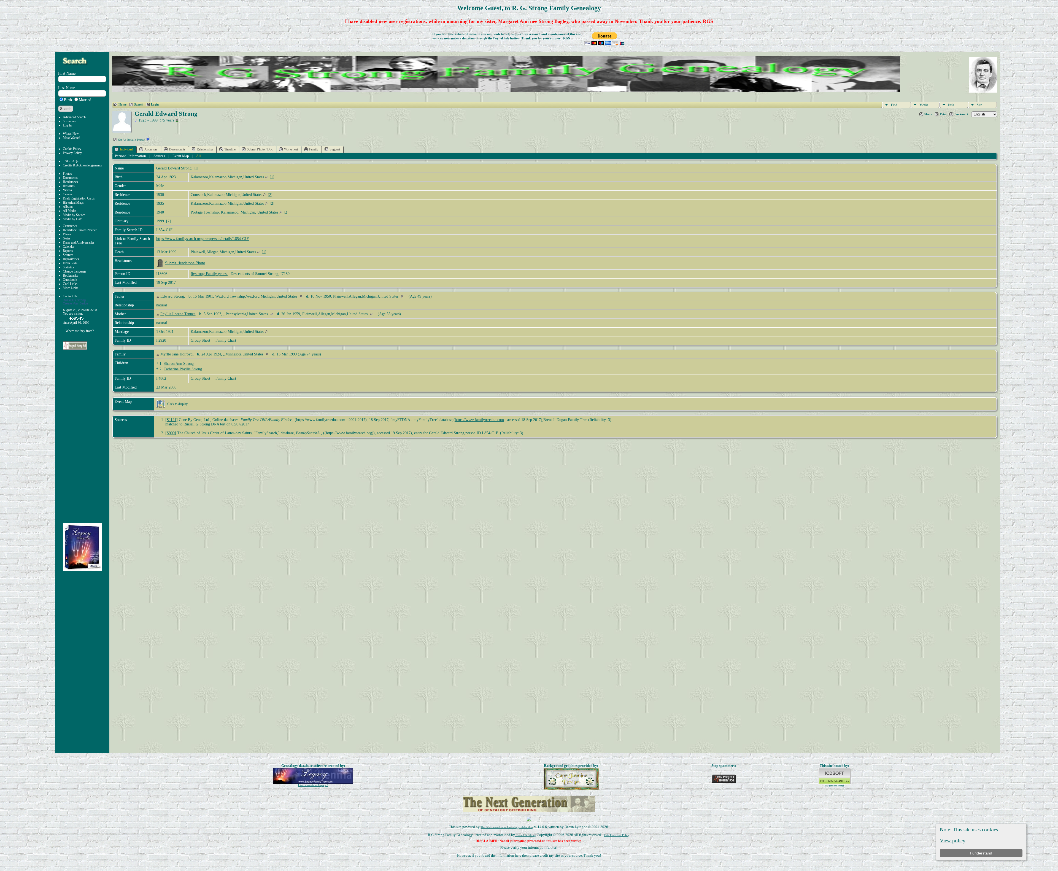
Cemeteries (70, 226)
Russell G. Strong (525, 835)
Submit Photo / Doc (260, 149)
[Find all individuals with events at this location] (266, 177)
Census (67, 194)
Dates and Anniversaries (79, 242)
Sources (68, 255)
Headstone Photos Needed (80, 230)
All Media (69, 211)
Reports (68, 251)
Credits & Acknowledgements (82, 165)
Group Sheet (200, 340)
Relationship (205, 149)
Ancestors (151, 149)
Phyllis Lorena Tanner (177, 314)
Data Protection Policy (616, 835)
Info (951, 105)
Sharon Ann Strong (179, 364)
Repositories (71, 259)
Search (138, 104)
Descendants (177, 149)
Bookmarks (70, 275)
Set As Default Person (131, 139)
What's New (71, 134)
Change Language (74, 271)
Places (67, 234)
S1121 (171, 420)
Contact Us (70, 296)
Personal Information (130, 156)
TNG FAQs (71, 161)
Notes (67, 238)
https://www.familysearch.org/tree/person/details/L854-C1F (202, 239)
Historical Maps (73, 202)
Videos (67, 190)
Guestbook (70, 280)
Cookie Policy (72, 149)
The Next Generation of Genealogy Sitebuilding (507, 827)
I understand (981, 853)
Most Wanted (71, 138)
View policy (952, 840)
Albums (68, 207)
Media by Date (72, 219)
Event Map (180, 156)
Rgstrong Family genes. (209, 274)
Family (313, 149)
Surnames (69, 121)
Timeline (230, 149)
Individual (126, 149)
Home (122, 104)
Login (155, 104)
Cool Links (70, 284)
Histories (69, 186)
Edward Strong (172, 296)
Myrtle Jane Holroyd (176, 354)
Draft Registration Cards (79, 198)
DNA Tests (70, 263)
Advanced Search (74, 117)
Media (923, 105)
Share (928, 114)
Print (943, 114)
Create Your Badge (75, 303)
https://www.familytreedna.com (479, 420)
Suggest (335, 149)
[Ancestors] (158, 296)
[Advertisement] (86, 436)
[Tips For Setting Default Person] (148, 140)
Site (979, 105)
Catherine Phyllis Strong (183, 369)
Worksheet (291, 149)
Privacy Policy (72, 153)
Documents (70, 178)
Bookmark (961, 114)
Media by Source (74, 215)
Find (894, 105)
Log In (67, 125)
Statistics (68, 267)
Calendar (68, 247)
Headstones (70, 182)
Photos (67, 174)
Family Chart (225, 340)
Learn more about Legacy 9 (313, 785)
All (198, 156)
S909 (171, 433)
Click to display (177, 404)
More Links (70, 288)
